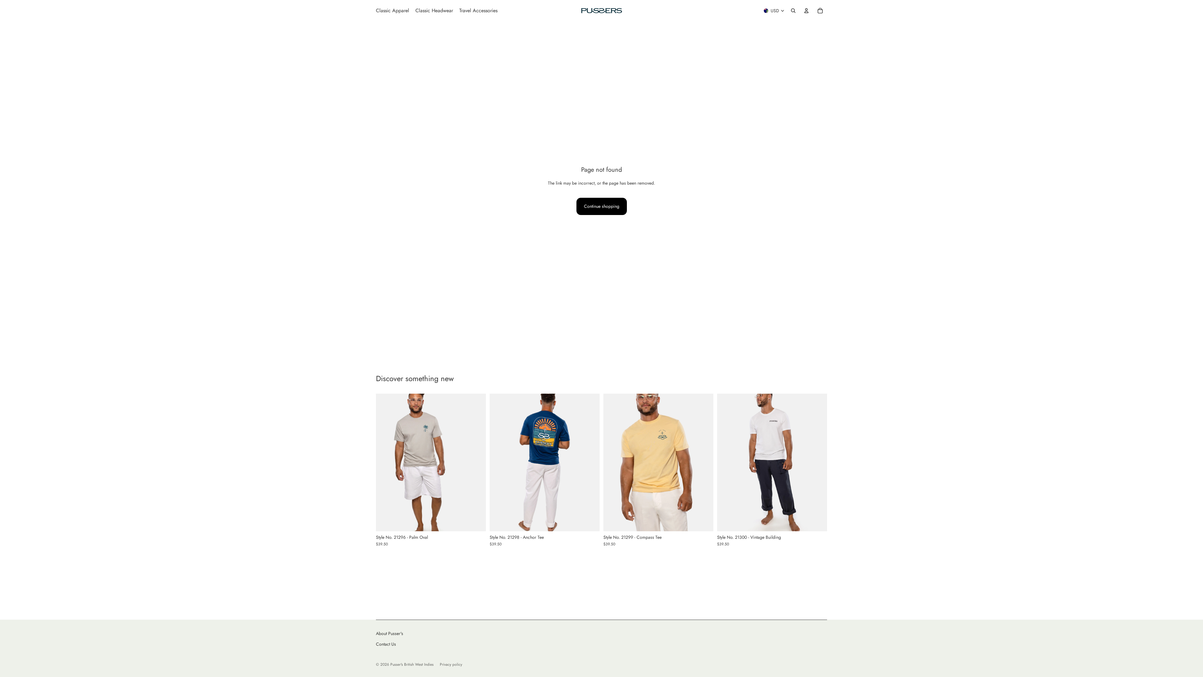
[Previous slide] (385, 463)
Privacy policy (451, 664)
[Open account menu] (806, 11)
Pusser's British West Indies (412, 664)
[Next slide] (476, 463)
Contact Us (386, 644)
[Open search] (793, 11)
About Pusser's (389, 633)
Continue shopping (601, 206)
